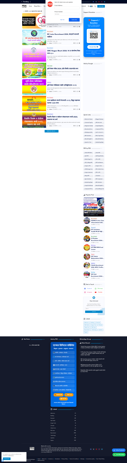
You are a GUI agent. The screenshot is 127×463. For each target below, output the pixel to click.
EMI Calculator (88, 135)
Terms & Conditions (74, 458)
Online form (87, 327)
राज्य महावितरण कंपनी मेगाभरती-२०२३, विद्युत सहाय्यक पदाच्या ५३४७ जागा (63, 102)
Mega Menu (37, 6)
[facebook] (93, 2)
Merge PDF (87, 175)
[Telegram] (79, 26)
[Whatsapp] (77, 26)
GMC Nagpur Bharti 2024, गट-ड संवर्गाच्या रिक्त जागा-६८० (63, 52)
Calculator (98, 175)
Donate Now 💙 (94, 47)
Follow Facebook (120, 450)
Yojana (85, 332)
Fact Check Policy (100, 458)
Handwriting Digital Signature (100, 142)
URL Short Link (99, 122)
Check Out (10, 455)
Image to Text (99, 165)
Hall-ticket (63, 420)
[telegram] (105, 2)
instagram (89, 292)
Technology (94, 329)
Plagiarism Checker (89, 125)
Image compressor (89, 172)
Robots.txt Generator (89, 119)
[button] (91, 6)
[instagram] (102, 2)
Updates (100, 329)
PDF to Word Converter (100, 169)
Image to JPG (88, 165)
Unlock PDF (98, 152)
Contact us (50, 458)
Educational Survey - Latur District (89, 129)
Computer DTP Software (100, 129)
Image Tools (63, 423)
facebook (89, 288)
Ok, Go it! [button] (6, 458)
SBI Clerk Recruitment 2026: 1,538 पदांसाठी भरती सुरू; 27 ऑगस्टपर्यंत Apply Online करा (97, 275)
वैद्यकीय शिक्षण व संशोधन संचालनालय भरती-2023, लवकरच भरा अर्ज (62, 118)
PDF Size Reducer (99, 162)
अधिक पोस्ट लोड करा (51, 131)
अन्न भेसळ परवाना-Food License (97, 248)
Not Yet (62, 19)
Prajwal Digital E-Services (100, 125)
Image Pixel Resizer (89, 185)
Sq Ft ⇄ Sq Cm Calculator (100, 132)
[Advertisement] (94, 88)
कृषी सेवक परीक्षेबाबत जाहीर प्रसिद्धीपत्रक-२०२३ (62, 85)
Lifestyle (63, 425)
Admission (86, 322)
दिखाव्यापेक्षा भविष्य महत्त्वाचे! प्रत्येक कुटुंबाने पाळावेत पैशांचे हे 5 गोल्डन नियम (93, 371)
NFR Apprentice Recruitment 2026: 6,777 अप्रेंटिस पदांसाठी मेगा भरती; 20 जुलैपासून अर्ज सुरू (91, 365)
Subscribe (74, 19)
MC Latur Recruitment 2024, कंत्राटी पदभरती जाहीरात (63, 36)
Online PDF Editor (88, 152)
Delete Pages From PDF (89, 159)
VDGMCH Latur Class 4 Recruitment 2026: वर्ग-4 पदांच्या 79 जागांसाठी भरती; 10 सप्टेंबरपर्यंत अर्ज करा (97, 222)
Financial (83, 6)
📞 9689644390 (58, 394)
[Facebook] (74, 26)
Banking (92, 322)
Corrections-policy (90, 458)
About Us (44, 458)
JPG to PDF (98, 159)
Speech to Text (88, 142)
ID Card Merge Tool (100, 188)
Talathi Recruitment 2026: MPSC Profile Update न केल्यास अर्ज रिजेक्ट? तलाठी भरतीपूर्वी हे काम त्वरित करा (97, 266)
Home (30, 6)
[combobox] (57, 14)
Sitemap (82, 458)
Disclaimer (57, 458)
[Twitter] (75, 26)
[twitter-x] (96, 2)
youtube (100, 292)
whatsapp (100, 288)
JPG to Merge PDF (88, 162)
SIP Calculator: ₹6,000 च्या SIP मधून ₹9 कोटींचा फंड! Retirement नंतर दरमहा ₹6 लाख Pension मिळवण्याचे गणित (97, 231)
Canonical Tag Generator (89, 122)
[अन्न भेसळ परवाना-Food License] (87, 247)
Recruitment (87, 329)
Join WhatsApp (120, 454)
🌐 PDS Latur (69, 394)
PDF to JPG (98, 172)
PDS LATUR (28, 459)
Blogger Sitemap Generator (100, 119)
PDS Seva (94, 327)
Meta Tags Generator (100, 135)
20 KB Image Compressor (89, 169)
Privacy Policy (65, 458)
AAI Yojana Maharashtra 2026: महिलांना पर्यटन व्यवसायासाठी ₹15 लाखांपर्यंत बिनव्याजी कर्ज (97, 257)
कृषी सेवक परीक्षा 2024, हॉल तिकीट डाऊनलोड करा (62, 68)
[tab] (30, 6)
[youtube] (99, 2)
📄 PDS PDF (64, 398)
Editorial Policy (41, 460)
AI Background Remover (89, 132)
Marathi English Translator (100, 185)
